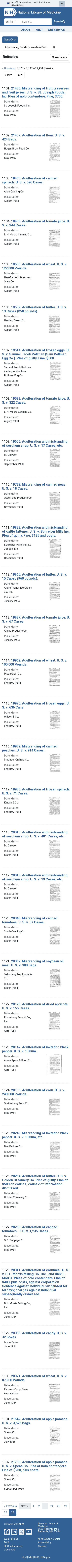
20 (58, 1506)
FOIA (6, 1542)
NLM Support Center (49, 1539)
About (25, 29)
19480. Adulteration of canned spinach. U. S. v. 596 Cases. (29, 180)
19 (51, 1506)
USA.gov (45, 1557)
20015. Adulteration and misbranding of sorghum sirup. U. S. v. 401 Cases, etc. (34, 834)
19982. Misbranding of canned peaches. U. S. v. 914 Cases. (29, 748)
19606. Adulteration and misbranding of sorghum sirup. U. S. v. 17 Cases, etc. (34, 443)
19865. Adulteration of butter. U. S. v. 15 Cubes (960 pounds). (34, 576)
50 (21, 74)
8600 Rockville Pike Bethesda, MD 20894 (49, 1530)
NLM (24, 1557)
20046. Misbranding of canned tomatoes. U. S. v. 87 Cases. (29, 920)
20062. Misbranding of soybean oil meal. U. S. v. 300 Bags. (32, 963)
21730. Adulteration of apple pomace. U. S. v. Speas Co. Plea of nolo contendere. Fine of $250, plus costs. (35, 1466)
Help (39, 29)
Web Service (56, 29)
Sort (7, 74)
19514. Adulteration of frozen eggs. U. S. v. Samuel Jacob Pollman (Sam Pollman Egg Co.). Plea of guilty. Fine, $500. (35, 354)
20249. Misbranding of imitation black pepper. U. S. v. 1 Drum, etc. (35, 1135)
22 (5, 1512)
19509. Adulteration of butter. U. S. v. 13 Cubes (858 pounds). (34, 309)
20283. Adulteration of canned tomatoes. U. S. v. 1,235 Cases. (29, 1229)
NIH (30, 1557)
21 (65, 1506)
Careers (42, 1546)
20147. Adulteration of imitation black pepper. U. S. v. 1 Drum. (35, 1049)
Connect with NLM (14, 1524)
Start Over (10, 39)
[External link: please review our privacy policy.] (7, 1531)
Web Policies (11, 1539)
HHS (36, 1557)
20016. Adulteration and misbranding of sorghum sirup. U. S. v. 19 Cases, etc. (34, 877)
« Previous (8, 68)
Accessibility (44, 1542)
